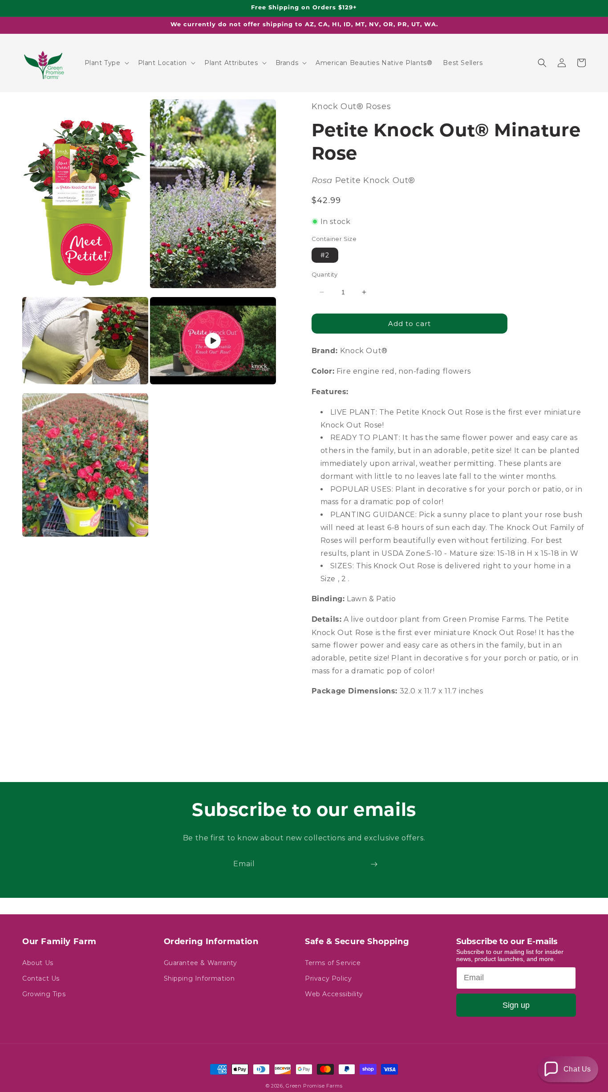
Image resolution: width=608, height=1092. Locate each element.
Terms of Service (333, 963)
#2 (324, 255)
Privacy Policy (328, 978)
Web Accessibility (334, 994)
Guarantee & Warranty (200, 963)
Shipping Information (199, 978)
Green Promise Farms (314, 1086)
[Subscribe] (374, 864)
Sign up (516, 1005)
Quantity (325, 274)
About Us (37, 963)
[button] (106, 62)
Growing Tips (43, 994)
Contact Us (41, 978)
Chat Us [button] (577, 1069)
